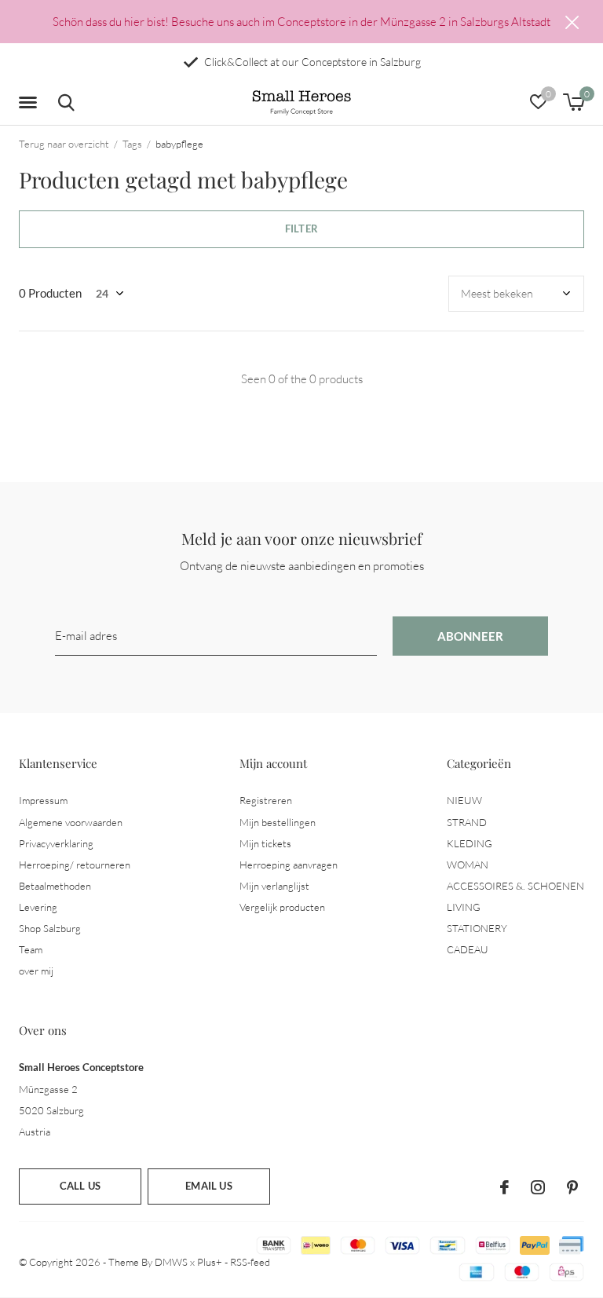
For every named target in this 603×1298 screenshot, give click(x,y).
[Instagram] (538, 1187)
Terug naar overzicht (64, 143)
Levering (38, 907)
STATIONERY (477, 928)
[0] (573, 102)
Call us (80, 1185)
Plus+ (209, 1262)
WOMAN (467, 864)
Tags (132, 143)
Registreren (265, 800)
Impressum (43, 800)
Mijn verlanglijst (274, 885)
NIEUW (464, 800)
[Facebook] (504, 1187)
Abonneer (470, 636)
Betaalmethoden (55, 885)
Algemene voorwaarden (70, 822)
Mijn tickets (265, 843)
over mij (36, 970)
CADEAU (467, 949)
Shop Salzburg (50, 928)
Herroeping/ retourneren (74, 864)
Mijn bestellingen (277, 822)
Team (30, 949)
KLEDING (469, 843)
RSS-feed (250, 1262)
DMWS (171, 1262)
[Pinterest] (572, 1187)
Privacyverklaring (56, 843)
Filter (301, 228)
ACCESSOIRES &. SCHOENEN (515, 885)
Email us (208, 1185)
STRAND (467, 822)
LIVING (464, 907)
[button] (30, 103)
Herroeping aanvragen (288, 864)
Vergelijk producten (282, 907)
